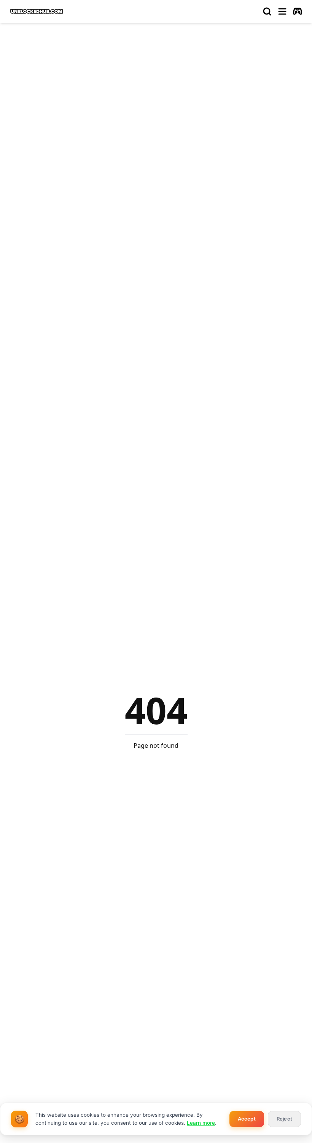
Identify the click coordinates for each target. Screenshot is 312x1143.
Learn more (201, 1123)
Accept (247, 1119)
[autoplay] (297, 11)
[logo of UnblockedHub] (36, 11)
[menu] (282, 11)
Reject (284, 1119)
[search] (267, 11)
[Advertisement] (156, 86)
